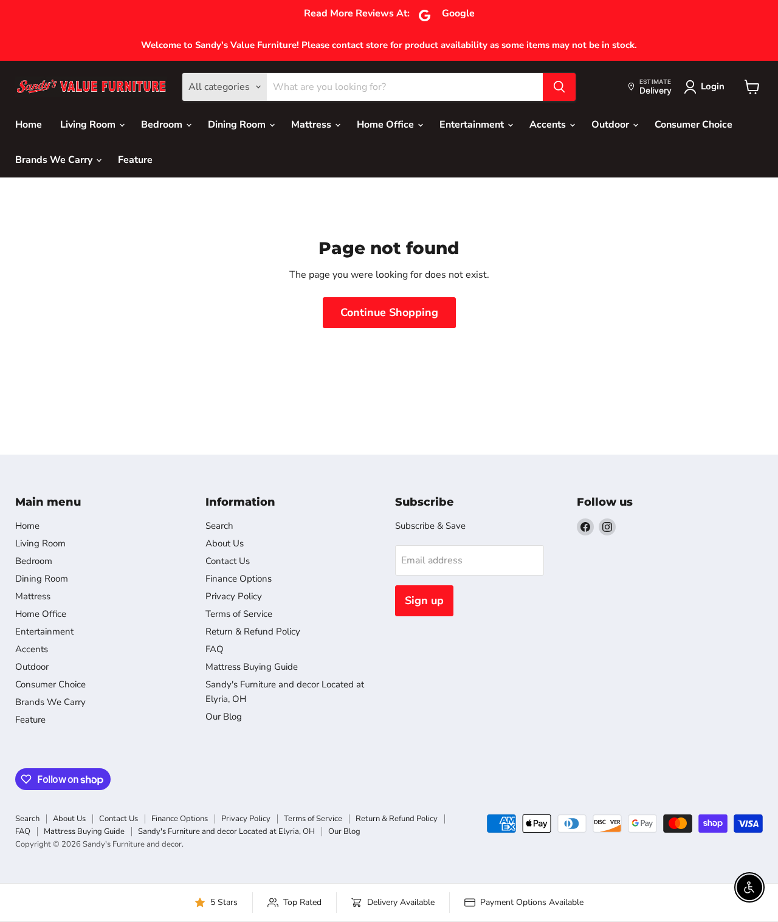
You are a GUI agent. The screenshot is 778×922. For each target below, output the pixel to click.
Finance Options (238, 579)
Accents (548, 124)
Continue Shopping (389, 312)
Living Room (89, 124)
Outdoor (611, 124)
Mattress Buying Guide (251, 667)
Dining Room (238, 124)
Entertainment (472, 124)
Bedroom (163, 124)
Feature (135, 160)
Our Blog (223, 716)
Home (28, 124)
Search (219, 526)
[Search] (559, 87)
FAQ (214, 649)
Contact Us (227, 561)
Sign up (424, 600)
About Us (224, 543)
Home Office (386, 124)
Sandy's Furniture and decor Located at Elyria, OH (226, 831)
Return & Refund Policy (252, 631)
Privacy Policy (233, 596)
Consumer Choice (693, 124)
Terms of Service (238, 614)
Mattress (312, 124)
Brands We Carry (55, 160)
